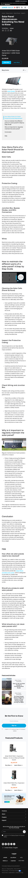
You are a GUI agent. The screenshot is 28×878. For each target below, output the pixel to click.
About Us (4, 868)
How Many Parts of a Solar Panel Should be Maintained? (13, 117)
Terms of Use (14, 835)
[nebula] (6, 861)
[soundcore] (14, 857)
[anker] (6, 857)
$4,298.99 (14, 787)
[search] (19, 7)
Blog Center (9, 13)
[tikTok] (14, 844)
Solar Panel (17, 13)
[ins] (11, 844)
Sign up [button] (14, 725)
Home (3, 13)
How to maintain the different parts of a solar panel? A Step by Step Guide (14, 122)
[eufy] (22, 857)
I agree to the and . (15, 730)
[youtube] (8, 844)
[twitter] (6, 844)
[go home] (7, 7)
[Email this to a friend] (11, 30)
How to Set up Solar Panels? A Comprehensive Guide (19, 686)
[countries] (17, 7)
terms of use (15, 729)
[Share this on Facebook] (6, 30)
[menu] (25, 7)
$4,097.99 (14, 762)
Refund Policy (17, 868)
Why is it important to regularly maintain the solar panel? (14, 128)
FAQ (6, 136)
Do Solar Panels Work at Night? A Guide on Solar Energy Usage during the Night (19, 699)
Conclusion (8, 132)
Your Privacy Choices (14, 870)
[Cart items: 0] (22, 7)
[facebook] (3, 844)
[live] (15, 7)
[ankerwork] (14, 861)
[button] (17, 7)
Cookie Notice (11, 872)
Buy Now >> (8, 765)
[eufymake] (22, 861)
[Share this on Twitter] (3, 30)
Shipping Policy (10, 868)
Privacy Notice (5, 870)
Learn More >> (18, 765)
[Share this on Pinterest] (8, 30)
